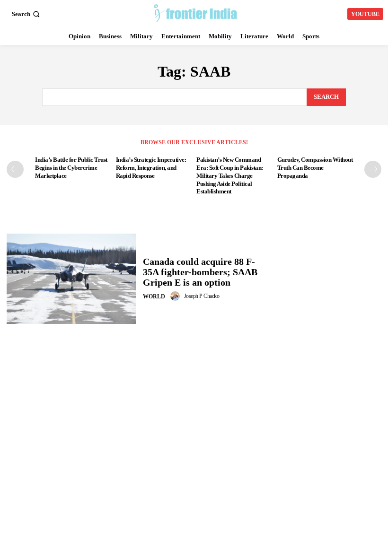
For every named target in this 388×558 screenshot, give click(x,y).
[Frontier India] (195, 12)
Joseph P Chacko (202, 296)
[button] (27, 14)
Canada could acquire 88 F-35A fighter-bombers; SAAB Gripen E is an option (200, 272)
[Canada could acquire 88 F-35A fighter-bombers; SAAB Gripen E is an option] (71, 279)
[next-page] (372, 169)
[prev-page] (15, 169)
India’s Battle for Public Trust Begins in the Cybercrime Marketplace (71, 167)
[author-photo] (176, 296)
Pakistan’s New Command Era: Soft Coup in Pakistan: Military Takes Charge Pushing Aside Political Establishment (229, 175)
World (154, 296)
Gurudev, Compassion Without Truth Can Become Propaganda (315, 167)
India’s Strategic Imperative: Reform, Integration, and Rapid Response (151, 167)
